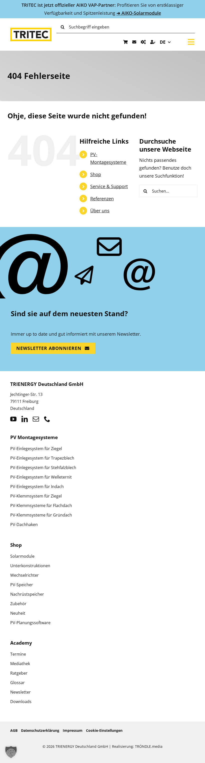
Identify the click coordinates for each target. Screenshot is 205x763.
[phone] (47, 419)
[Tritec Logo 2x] (31, 30)
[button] (11, 752)
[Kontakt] (134, 42)
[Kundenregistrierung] (152, 42)
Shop (95, 174)
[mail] (36, 419)
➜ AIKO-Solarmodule (138, 13)
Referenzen (102, 199)
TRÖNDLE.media (148, 746)
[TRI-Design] (143, 42)
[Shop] (125, 42)
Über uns (100, 211)
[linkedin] (25, 419)
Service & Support (109, 186)
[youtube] (13, 419)
